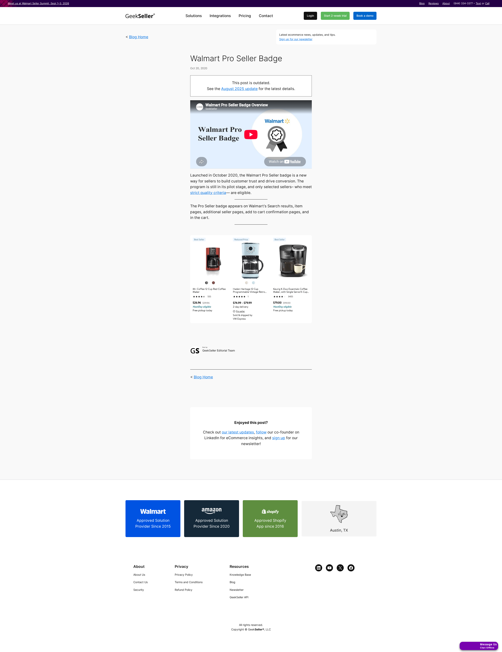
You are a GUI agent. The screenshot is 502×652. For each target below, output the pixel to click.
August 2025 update (239, 89)
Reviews (433, 3)
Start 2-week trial (335, 15)
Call (487, 3)
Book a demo (364, 15)
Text (478, 3)
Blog (422, 3)
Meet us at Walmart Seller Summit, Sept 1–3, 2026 (38, 3)
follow (261, 432)
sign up (278, 438)
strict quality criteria (208, 192)
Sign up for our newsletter (295, 39)
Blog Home (138, 37)
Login (310, 15)
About (446, 3)
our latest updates (238, 432)
